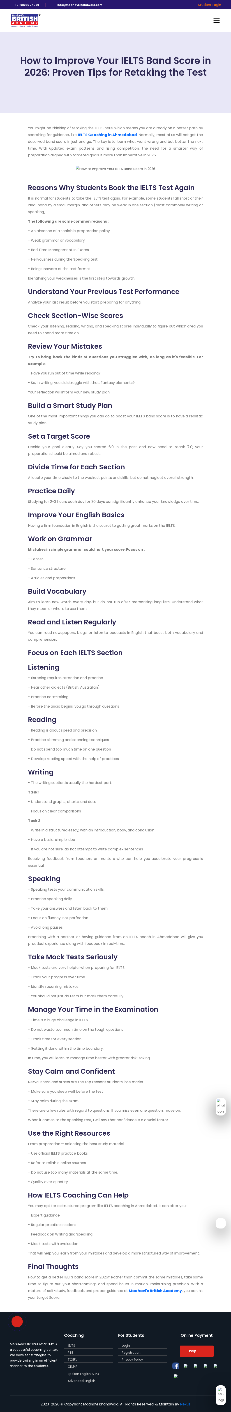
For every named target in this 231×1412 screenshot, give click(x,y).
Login (126, 1345)
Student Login (209, 4)
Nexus (185, 1404)
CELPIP (72, 1366)
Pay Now (193, 1352)
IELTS (71, 1345)
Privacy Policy (132, 1359)
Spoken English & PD (83, 1374)
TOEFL (72, 1359)
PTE (70, 1352)
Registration (131, 1352)
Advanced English (81, 1381)
